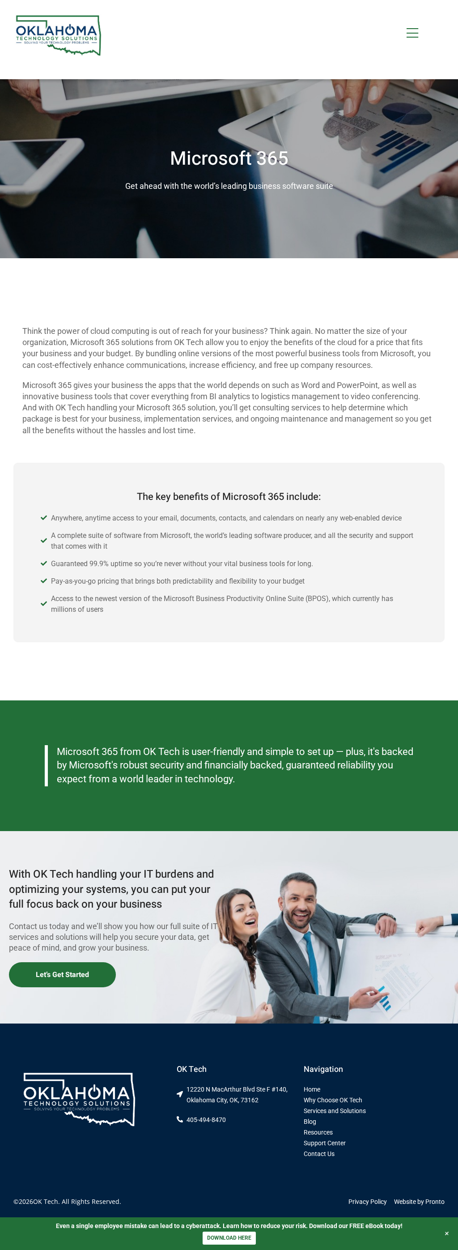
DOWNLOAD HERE (229, 1238)
